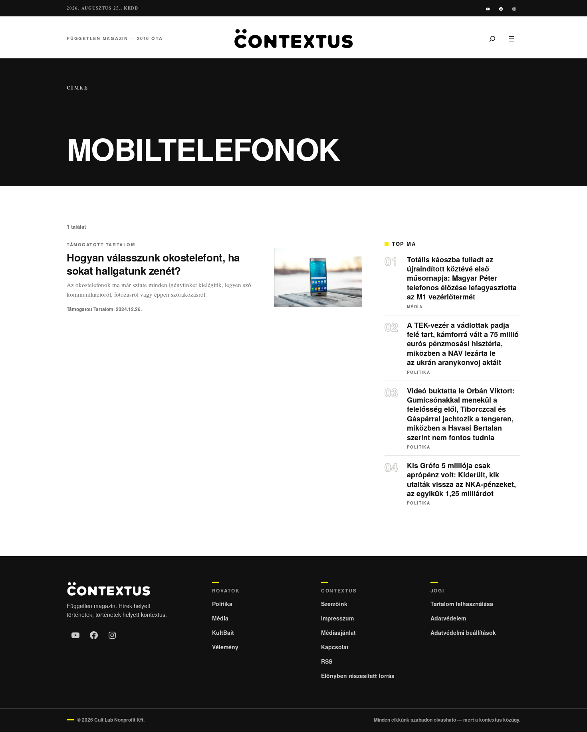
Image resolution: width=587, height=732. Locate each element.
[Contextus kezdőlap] (293, 38)
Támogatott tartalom (101, 244)
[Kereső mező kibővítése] (492, 38)
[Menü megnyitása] (511, 38)
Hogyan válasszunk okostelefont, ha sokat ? (153, 264)
